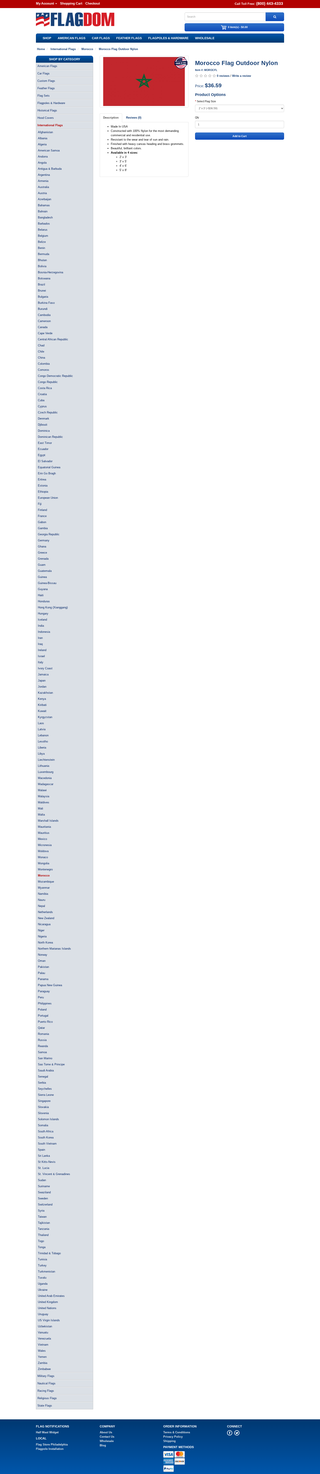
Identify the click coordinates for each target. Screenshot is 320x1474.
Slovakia (43, 1107)
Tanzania (43, 1229)
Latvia (41, 729)
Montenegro (45, 869)
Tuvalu (42, 1277)
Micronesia (45, 845)
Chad (41, 345)
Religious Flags (47, 1398)
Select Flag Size (206, 101)
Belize (42, 241)
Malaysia (43, 796)
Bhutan (42, 260)
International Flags (50, 125)
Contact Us (107, 1436)
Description (111, 117)
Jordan (42, 686)
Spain (41, 1149)
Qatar (41, 1027)
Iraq (40, 644)
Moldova (43, 851)
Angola (42, 162)
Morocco (44, 875)
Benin (41, 248)
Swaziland (44, 1192)
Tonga (41, 1247)
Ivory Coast (45, 668)
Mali (40, 808)
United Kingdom (48, 1302)
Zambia (42, 1363)
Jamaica (43, 674)
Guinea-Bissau (47, 583)
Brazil (41, 284)
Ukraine (42, 1289)
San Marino (45, 1058)
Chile (41, 351)
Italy (40, 662)
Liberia (42, 747)
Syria (41, 1210)
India (41, 625)
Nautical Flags (46, 1383)
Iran (40, 638)
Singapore (44, 1101)
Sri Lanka (44, 1155)
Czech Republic (48, 412)
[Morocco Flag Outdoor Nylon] (144, 81)
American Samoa (49, 150)
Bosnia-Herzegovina (50, 272)
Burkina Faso (46, 302)
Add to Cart (239, 136)
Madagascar (45, 784)
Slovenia (43, 1113)
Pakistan (43, 967)
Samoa (42, 1052)
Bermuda (43, 254)
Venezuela (44, 1338)
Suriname (44, 1186)
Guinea (42, 577)
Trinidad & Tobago (49, 1253)
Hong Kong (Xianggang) (53, 607)
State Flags (44, 1405)
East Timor (45, 443)
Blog (103, 1445)
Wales (42, 1350)
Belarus (42, 229)
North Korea (45, 942)
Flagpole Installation (50, 1448)
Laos (41, 723)
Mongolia (43, 863)
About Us (106, 1432)
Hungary (43, 613)
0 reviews (223, 75)
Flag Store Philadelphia (52, 1444)
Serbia (42, 1082)
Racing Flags (45, 1390)
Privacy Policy (173, 1436)
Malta (41, 814)
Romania (43, 1034)
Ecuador (43, 449)
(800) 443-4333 (269, 3)
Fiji (40, 503)
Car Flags (101, 38)
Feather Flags (129, 38)
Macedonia (45, 778)
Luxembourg (45, 772)
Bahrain (42, 211)
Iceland (42, 619)
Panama (43, 979)
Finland (42, 510)
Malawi (42, 790)
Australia (43, 187)
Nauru (41, 900)
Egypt (41, 455)
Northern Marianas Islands (54, 948)
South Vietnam (47, 1143)
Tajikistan (44, 1222)
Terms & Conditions (176, 1432)
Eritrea (42, 479)
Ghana (42, 546)
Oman (41, 960)
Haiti (41, 595)
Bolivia (42, 266)
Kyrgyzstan (45, 717)
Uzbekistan (45, 1326)
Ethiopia (43, 491)
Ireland (42, 650)
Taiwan (42, 1216)
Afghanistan (45, 132)
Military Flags (45, 1376)
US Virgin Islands (49, 1320)
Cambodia (44, 315)
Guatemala (45, 570)
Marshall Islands (48, 820)
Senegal (43, 1076)
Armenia (43, 181)
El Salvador (45, 461)
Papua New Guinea (50, 985)
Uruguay (43, 1314)
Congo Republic (48, 382)
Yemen (42, 1356)
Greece (42, 552)
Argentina (44, 174)
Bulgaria (43, 296)
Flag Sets (43, 95)
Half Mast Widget (47, 1432)
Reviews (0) (133, 117)
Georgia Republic (48, 534)
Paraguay (44, 991)
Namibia (43, 893)
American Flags (71, 38)
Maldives (43, 802)
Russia (42, 1040)
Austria (42, 193)
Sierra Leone (46, 1094)
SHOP (47, 38)
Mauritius (43, 832)
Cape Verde (45, 333)
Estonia (42, 485)
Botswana (44, 278)
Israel (41, 656)
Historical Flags (47, 110)
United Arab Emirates (51, 1296)
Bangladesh (45, 217)
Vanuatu (43, 1332)
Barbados (44, 223)
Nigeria (42, 936)
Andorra (43, 156)
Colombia (44, 363)
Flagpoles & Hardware (168, 38)
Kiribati (42, 705)
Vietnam (43, 1344)
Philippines (45, 1003)
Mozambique (46, 881)
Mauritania (44, 826)
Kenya (42, 698)
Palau (41, 973)
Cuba (41, 400)
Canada (42, 327)
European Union (48, 497)
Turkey (42, 1265)
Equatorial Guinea (49, 467)
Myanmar (44, 887)
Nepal (41, 906)
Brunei (42, 290)
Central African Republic (53, 339)
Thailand (43, 1235)
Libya (41, 753)
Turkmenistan (46, 1271)
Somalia (43, 1125)
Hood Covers (45, 117)
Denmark (43, 418)
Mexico (42, 839)
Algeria (42, 144)
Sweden (43, 1198)
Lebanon (43, 735)
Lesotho (43, 741)
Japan (41, 680)
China (41, 357)
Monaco (43, 857)
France (42, 516)
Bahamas (44, 205)
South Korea (46, 1137)
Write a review (241, 75)
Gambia (43, 528)
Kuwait (42, 711)
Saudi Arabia (46, 1070)
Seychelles (45, 1088)
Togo (41, 1241)
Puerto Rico (45, 1021)
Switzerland (45, 1204)
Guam (41, 564)
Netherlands (45, 912)
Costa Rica (45, 388)
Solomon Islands (48, 1119)
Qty (197, 117)
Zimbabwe (44, 1369)
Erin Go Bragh (47, 473)
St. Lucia (43, 1168)
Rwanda (43, 1046)
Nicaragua (44, 924)
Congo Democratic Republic (55, 376)
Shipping (169, 1441)
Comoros (43, 369)
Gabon (42, 522)
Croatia (42, 394)
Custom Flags (46, 80)
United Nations (47, 1308)
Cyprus (42, 406)
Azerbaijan (44, 199)
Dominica (44, 430)
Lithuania (43, 765)
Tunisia (42, 1259)
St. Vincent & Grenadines (54, 1174)
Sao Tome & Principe (51, 1064)
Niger (41, 930)
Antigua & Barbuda (50, 168)
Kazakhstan (45, 692)
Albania (42, 138)
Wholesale (204, 38)
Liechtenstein (46, 759)
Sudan (42, 1180)
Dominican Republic (50, 436)
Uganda (42, 1283)
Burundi (42, 309)
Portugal (43, 1015)
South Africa (45, 1131)
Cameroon (44, 321)
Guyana (43, 589)
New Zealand (46, 918)
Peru (41, 997)
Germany (43, 540)
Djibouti (42, 424)
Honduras (44, 601)
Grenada (43, 558)
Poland (42, 1009)
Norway (42, 954)
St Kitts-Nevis (47, 1161)
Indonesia (44, 631)
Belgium (43, 235)
